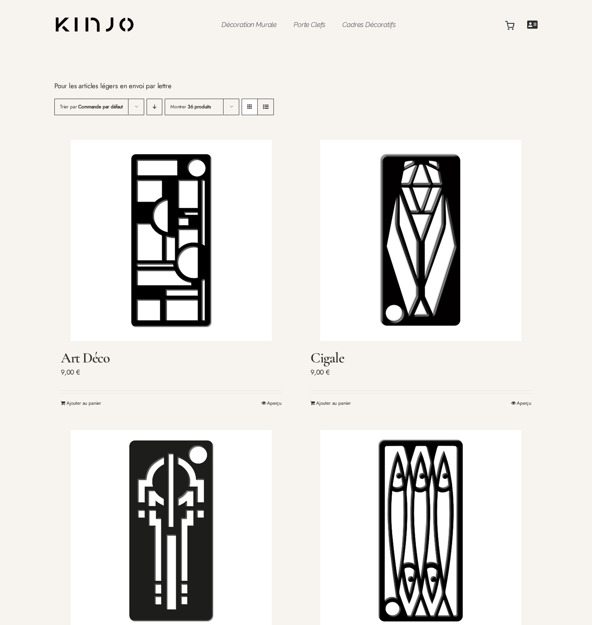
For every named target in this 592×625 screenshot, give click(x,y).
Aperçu (274, 403)
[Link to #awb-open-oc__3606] (532, 24)
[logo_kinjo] (94, 9)
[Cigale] (420, 240)
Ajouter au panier (83, 403)
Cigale (327, 357)
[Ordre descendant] (154, 107)
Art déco (85, 357)
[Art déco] (171, 240)
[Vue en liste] (265, 107)
